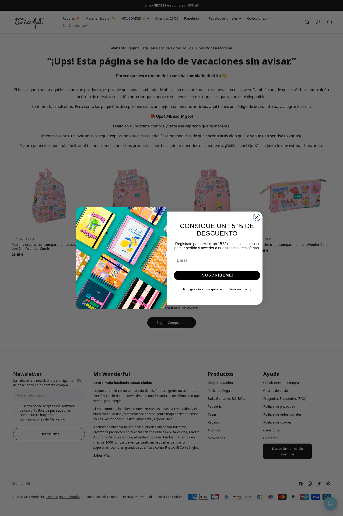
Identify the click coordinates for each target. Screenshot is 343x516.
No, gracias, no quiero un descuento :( (217, 289)
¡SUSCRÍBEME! (217, 275)
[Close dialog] (256, 217)
